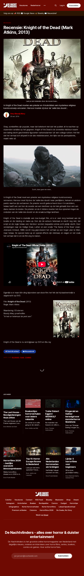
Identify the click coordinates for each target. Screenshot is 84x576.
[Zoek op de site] (55, 5)
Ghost (45, 515)
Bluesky (49, 500)
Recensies (7, 23)
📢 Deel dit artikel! (12, 351)
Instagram (10, 503)
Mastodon (59, 500)
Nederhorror (35, 5)
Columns (33, 510)
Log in (62, 5)
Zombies (28, 357)
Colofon (8, 500)
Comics (55, 503)
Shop (68, 500)
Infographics (14, 507)
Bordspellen (43, 503)
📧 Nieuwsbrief (28, 351)
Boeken (33, 503)
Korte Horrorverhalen (30, 507)
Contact (29, 500)
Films (22, 357)
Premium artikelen (19, 510)
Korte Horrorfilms (49, 507)
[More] (44, 5)
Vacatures (23, 5)
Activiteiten (22, 503)
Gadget (64, 503)
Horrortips (74, 503)
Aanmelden (73, 5)
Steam (76, 500)
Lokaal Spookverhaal (67, 507)
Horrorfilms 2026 (46, 510)
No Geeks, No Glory (64, 510)
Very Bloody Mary (17, 114)
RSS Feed (39, 500)
